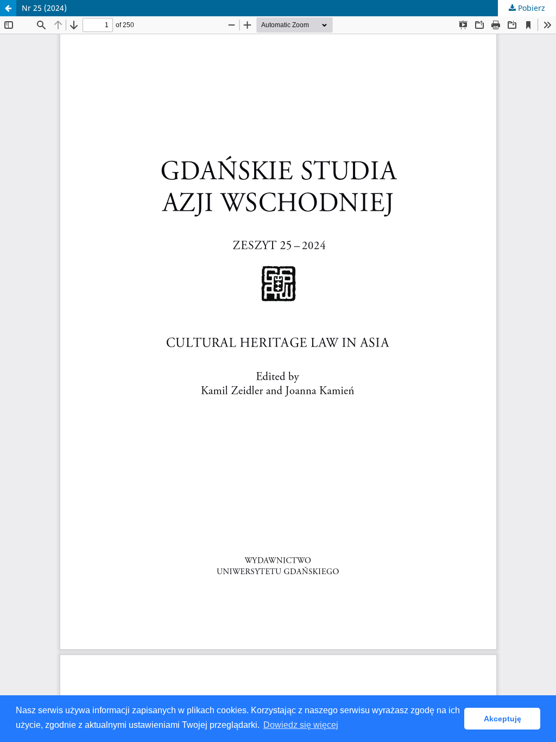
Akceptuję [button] (502, 718)
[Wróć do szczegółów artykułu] (8, 8)
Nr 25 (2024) (44, 8)
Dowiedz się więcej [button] (300, 725)
